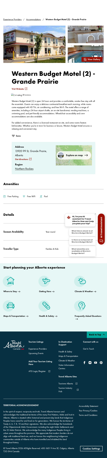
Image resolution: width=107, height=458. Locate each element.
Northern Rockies (24, 169)
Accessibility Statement (88, 406)
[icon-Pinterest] (101, 362)
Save (18, 135)
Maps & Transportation (68, 356)
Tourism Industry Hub (65, 390)
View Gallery (94, 59)
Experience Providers (12, 19)
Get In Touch (88, 348)
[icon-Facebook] (85, 362)
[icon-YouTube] (95, 362)
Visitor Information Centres (66, 367)
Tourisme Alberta (66, 383)
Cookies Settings (91, 448)
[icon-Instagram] (90, 362)
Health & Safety (65, 351)
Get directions (21, 159)
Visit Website (18, 89)
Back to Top (95, 334)
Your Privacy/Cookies (88, 410)
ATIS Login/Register (37, 371)
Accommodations (33, 19)
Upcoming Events (36, 353)
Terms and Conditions (88, 415)
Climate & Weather (67, 360)
